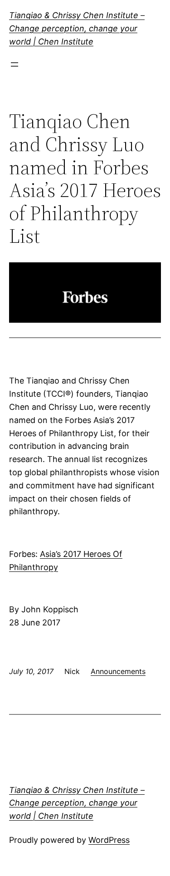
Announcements (118, 671)
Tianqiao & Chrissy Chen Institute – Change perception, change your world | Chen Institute (77, 28)
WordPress (109, 840)
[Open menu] (14, 64)
